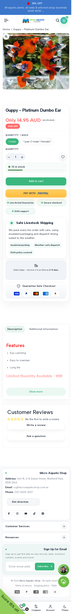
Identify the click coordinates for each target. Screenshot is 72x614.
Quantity (12, 149)
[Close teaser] (27, 609)
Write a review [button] (36, 425)
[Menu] (6, 20)
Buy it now (36, 193)
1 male (12, 141)
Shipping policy (41, 585)
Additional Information (43, 329)
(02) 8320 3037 (23, 492)
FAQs (54, 585)
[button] (62, 156)
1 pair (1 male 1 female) (37, 141)
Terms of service (23, 585)
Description (14, 329)
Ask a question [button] (36, 436)
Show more (36, 391)
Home (6, 29)
